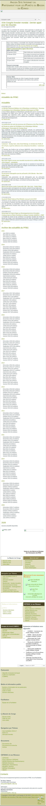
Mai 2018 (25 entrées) (9, 281)
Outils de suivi (7, 562)
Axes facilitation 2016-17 (10, 576)
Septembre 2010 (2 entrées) (11, 466)
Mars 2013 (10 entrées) (10, 404)
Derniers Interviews (8, 610)
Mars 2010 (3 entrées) (9, 475)
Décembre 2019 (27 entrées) (11, 247)
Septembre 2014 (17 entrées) (11, 370)
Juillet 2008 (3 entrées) (9, 516)
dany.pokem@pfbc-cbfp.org (9, 783)
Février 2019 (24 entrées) (10, 262)
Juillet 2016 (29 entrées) (10, 326)
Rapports (27, 564)
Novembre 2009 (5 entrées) (11, 485)
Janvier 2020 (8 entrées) (10, 242)
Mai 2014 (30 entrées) (9, 377)
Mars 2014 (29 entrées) (10, 380)
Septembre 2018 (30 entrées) (11, 274)
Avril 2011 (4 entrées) (9, 451)
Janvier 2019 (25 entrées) (10, 264)
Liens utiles (6, 564)
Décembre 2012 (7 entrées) (11, 413)
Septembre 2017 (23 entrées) (11, 298)
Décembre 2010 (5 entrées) (11, 461)
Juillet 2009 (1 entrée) (9, 492)
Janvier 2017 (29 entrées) (10, 312)
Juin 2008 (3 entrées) (9, 517)
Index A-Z (5, 578)
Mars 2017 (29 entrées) (10, 308)
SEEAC (27, 620)
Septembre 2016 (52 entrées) (11, 322)
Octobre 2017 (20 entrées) (10, 296)
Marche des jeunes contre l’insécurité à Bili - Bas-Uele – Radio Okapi (22, 186)
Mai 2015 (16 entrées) (9, 353)
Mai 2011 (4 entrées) (9, 449)
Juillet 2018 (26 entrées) (10, 278)
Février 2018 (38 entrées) (10, 286)
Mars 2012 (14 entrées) (10, 428)
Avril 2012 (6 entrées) (9, 427)
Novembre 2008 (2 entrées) (11, 509)
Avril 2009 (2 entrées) (9, 497)
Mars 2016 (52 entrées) (10, 332)
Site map (18, 797)
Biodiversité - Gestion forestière (12, 583)
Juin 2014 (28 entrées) (9, 375)
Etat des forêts (7, 561)
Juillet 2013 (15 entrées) (10, 397)
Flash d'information (30, 568)
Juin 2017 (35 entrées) (9, 303)
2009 (2, 481)
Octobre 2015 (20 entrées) (10, 344)
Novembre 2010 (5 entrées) (11, 463)
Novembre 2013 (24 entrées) (11, 391)
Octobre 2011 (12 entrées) (10, 440)
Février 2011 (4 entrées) (10, 454)
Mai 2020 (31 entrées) (9, 235)
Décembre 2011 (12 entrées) (11, 437)
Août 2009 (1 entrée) (9, 490)
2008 (2, 505)
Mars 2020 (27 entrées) (10, 238)
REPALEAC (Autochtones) (32, 615)
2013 (2, 387)
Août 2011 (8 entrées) (9, 444)
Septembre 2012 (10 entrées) (11, 418)
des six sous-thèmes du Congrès (28, 46)
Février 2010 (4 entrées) (10, 476)
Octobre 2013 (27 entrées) (10, 392)
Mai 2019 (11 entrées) (9, 257)
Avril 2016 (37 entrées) (9, 331)
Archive (4, 747)
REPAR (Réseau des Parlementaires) (31, 611)
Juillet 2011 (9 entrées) (9, 445)
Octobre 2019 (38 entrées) (10, 250)
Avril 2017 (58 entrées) (9, 307)
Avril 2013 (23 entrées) (9, 403)
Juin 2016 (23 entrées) (9, 327)
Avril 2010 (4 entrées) (9, 473)
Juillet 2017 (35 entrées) (10, 302)
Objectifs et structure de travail (11, 673)
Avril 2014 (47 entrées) (9, 379)
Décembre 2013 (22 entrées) (11, 389)
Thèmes (5, 581)
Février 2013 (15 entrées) (10, 406)
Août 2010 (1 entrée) (9, 468)
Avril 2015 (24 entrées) (9, 355)
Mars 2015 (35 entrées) (10, 356)
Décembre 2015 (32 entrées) (11, 341)
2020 (2, 231)
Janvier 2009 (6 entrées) (10, 502)
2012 (2, 411)
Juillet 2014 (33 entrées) (10, 373)
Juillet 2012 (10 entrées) (10, 421)
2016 (2, 315)
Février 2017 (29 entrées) (10, 310)
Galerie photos (7, 613)
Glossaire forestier (8, 580)
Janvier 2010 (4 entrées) (10, 478)
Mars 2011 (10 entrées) (9, 452)
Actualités (28, 562)
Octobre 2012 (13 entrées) (10, 416)
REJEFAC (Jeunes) (30, 617)
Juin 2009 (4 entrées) (9, 493)
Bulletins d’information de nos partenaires (14, 687)
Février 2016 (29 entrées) (10, 334)
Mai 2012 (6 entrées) (9, 425)
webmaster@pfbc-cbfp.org (8, 793)
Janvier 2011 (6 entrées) (10, 456)
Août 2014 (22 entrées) (9, 372)
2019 (2, 244)
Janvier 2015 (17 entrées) (10, 360)
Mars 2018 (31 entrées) (10, 284)
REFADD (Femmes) (31, 614)
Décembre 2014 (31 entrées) (11, 365)
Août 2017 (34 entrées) (9, 300)
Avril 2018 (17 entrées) (9, 283)
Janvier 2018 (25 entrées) (10, 288)
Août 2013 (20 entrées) (9, 396)
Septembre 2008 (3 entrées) (11, 512)
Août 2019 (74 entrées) (9, 254)
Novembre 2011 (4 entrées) (11, 439)
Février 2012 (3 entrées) (10, 430)
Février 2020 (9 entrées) (10, 240)
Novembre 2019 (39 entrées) (11, 248)
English (22, 665)
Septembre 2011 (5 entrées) (11, 442)
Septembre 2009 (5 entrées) (11, 488)
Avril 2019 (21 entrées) (9, 259)
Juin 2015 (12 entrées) (9, 351)
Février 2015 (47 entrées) (10, 358)
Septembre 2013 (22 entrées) (11, 394)
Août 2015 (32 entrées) (9, 348)
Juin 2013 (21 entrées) (9, 399)
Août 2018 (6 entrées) (9, 276)
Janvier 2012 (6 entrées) (10, 432)
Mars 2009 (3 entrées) (9, 499)
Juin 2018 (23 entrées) (9, 279)
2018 (2, 267)
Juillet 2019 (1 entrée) (9, 255)
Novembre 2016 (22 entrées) (11, 319)
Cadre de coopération (8, 675)
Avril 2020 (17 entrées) (9, 236)
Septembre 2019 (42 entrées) (11, 252)
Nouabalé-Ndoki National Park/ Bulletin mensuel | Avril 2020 (19, 199)
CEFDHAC (28, 607)
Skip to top (35, 797)
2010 (2, 459)
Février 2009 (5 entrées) (10, 500)
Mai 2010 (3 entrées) (9, 471)
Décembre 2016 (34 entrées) (11, 317)
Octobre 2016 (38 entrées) (10, 320)
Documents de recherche (9, 745)
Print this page (26, 797)
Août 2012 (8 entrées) (9, 420)
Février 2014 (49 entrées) (10, 382)
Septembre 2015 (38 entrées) (11, 346)
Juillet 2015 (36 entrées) (10, 350)
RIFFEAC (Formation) (31, 619)
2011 (2, 435)
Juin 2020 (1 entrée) (9, 233)
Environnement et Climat (10, 585)
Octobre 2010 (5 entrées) (10, 464)
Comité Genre (6, 637)
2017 (2, 291)
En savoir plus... (6, 119)
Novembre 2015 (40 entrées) (11, 343)
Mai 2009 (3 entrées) (9, 495)
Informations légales (37, 795)
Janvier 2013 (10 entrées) (10, 408)
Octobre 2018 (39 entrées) (10, 272)
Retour (3, 93)
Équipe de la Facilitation (9, 702)
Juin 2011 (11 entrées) (9, 447)
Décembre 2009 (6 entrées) (11, 483)
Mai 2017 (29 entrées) (9, 305)
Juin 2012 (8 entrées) (9, 423)
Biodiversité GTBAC (8, 632)
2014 (2, 363)
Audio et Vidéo (7, 612)
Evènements (28, 561)
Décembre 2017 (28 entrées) (11, 293)
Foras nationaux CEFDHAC (33, 609)
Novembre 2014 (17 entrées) (11, 367)
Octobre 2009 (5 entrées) (10, 487)
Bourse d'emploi (30, 566)
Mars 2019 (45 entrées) (10, 260)
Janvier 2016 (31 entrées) (10, 336)
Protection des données (8, 797)
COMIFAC (5, 676)
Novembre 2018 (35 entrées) (11, 271)
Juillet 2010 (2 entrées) (9, 469)
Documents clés (7, 743)
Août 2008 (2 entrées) (9, 514)
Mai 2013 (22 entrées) (9, 401)
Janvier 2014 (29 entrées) (10, 384)
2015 (2, 339)
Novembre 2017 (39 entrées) (11, 295)
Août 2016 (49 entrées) (9, 324)
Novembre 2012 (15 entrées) (11, 415)
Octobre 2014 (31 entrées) (10, 368)
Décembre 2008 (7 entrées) (11, 507)
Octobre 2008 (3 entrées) (10, 511)
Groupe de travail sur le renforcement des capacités (11, 590)
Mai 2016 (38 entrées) (9, 329)
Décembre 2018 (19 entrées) (11, 269)
